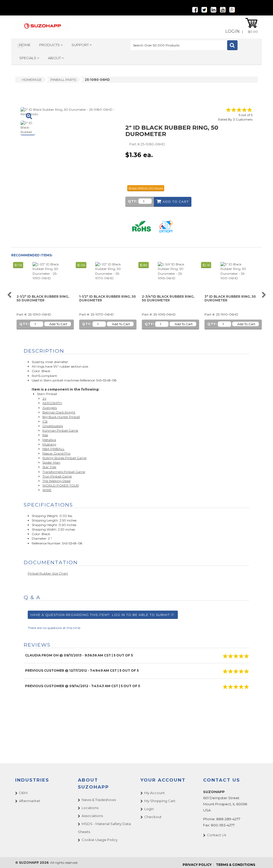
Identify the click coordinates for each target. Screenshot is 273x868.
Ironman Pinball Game (60, 430)
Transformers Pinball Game (63, 472)
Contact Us (216, 835)
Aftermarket (29, 801)
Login (232, 31)
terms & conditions (235, 865)
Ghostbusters (52, 426)
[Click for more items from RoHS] (142, 226)
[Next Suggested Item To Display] (263, 295)
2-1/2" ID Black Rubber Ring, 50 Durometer (43, 298)
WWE (46, 490)
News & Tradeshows (99, 800)
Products (50, 45)
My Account (154, 793)
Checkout (153, 817)
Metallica (49, 440)
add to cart (176, 202)
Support (80, 45)
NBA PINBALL (53, 449)
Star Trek (49, 467)
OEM (23, 793)
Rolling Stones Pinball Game (64, 458)
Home (24, 45)
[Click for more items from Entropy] (166, 226)
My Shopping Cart (159, 801)
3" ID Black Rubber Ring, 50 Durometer (230, 298)
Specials (28, 58)
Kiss (45, 435)
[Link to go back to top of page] (262, 857)
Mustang (49, 444)
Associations (92, 816)
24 (44, 398)
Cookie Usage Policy (100, 840)
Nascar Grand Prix (56, 453)
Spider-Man (51, 462)
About (55, 58)
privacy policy (197, 865)
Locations (90, 808)
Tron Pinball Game (57, 476)
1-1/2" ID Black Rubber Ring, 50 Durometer (107, 298)
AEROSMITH (52, 403)
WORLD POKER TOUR (60, 485)
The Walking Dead (56, 481)
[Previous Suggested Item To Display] (9, 295)
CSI (44, 421)
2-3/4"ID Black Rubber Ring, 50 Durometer (168, 298)
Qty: (132, 201)
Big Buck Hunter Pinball (61, 417)
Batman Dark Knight (58, 412)
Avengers (49, 408)
